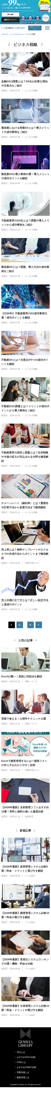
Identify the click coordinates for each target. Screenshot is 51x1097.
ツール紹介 (30, 876)
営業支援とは (23, 1072)
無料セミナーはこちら (34, 28)
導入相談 (10, 14)
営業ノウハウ (31, 681)
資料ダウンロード (10, 20)
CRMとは (21, 1062)
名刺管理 (29, 816)
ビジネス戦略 (31, 90)
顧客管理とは (23, 1077)
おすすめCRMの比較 (26, 1067)
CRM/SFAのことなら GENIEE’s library (12, 34)
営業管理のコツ (32, 563)
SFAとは (21, 1052)
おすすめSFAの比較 (26, 1057)
